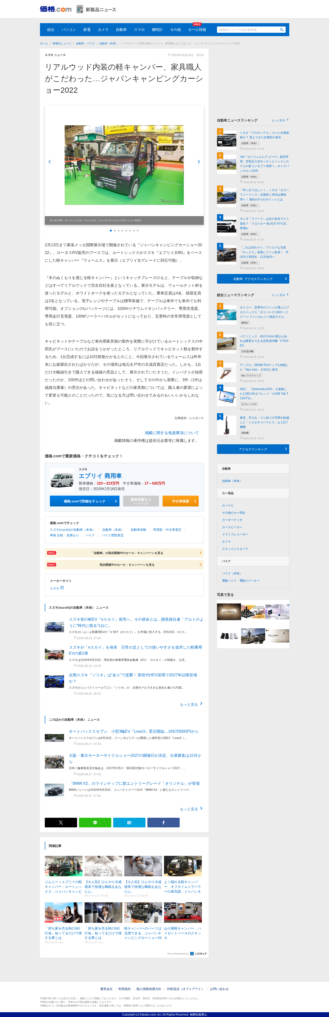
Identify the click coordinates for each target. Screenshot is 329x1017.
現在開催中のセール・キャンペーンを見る (101, 564)
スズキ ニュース (55, 55)
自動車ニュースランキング (251, 120)
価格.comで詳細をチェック (84, 501)
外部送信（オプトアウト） (185, 989)
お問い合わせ (219, 989)
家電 (87, 29)
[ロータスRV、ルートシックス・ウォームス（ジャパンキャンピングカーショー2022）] (124, 165)
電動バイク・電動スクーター (241, 580)
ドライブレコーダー (235, 534)
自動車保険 (138, 530)
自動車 (121, 29)
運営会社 (106, 989)
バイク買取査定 (113, 535)
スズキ (54, 588)
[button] (111, 231)
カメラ (103, 29)
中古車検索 (180, 501)
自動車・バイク (85, 43)
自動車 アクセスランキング (253, 278)
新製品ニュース (62, 43)
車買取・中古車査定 (167, 530)
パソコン (69, 29)
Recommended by (178, 953)
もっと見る (189, 704)
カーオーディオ (232, 520)
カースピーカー (232, 527)
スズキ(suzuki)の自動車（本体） (72, 530)
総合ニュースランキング (251, 295)
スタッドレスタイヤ (235, 549)
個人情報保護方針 (148, 989)
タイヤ (226, 541)
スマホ (139, 29)
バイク (90, 535)
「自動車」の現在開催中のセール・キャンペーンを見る (105, 552)
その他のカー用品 (233, 512)
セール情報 (197, 29)
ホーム (44, 43)
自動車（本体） (108, 43)
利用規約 (124, 989)
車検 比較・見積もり (64, 535)
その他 (175, 29)
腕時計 (157, 29)
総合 (50, 29)
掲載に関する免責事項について (172, 433)
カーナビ (228, 505)
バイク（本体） (232, 573)
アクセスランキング (253, 449)
